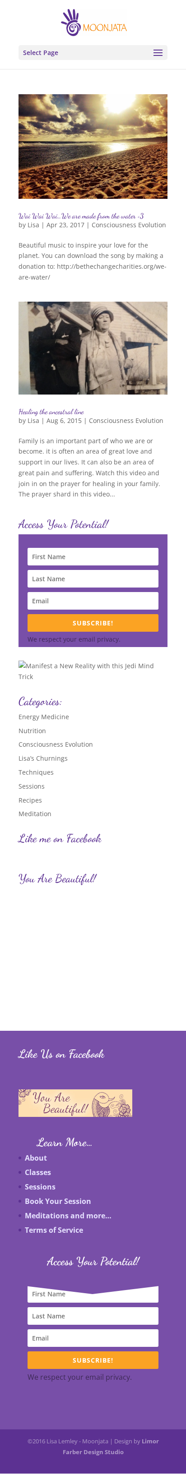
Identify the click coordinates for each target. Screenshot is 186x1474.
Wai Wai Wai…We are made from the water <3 (81, 215)
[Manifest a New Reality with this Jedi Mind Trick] (93, 676)
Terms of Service (54, 1230)
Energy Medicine (44, 716)
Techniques (36, 772)
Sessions (32, 786)
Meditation (35, 813)
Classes (38, 1172)
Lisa (33, 224)
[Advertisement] (65, 945)
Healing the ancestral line (51, 411)
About (36, 1158)
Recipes (30, 800)
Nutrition (32, 730)
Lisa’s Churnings (43, 758)
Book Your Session (58, 1201)
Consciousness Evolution (129, 224)
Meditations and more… (68, 1216)
